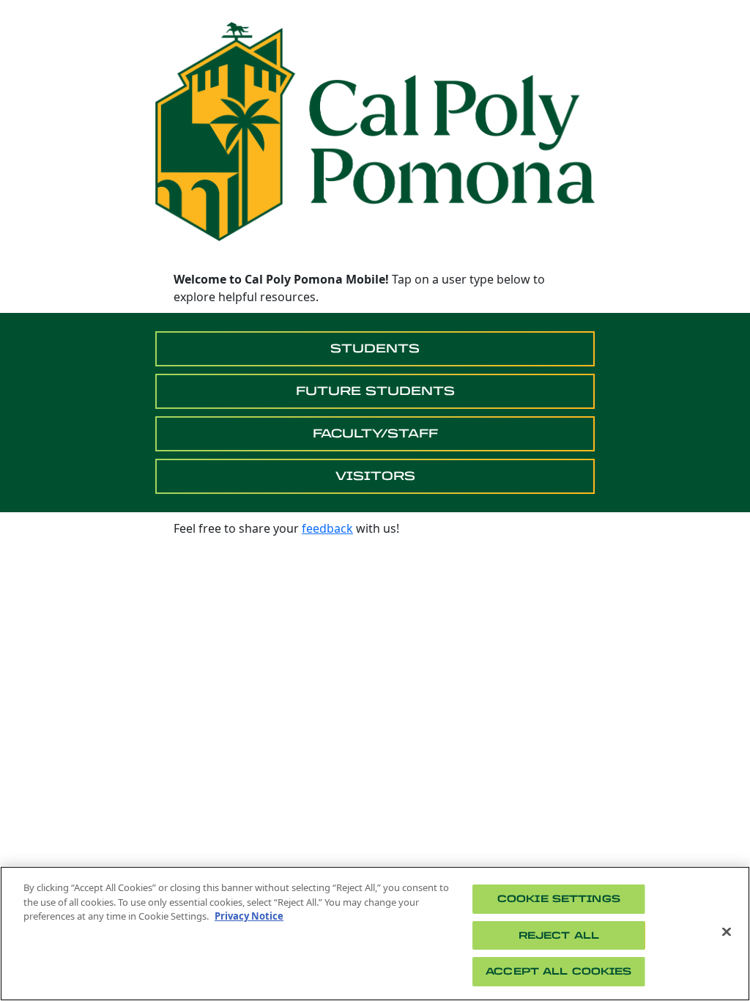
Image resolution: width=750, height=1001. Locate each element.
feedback (327, 528)
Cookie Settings (558, 898)
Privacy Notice (249, 916)
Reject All (559, 935)
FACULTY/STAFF (375, 433)
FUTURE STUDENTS (375, 391)
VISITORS (375, 476)
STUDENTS (375, 348)
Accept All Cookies (558, 971)
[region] (375, 933)
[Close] (726, 932)
